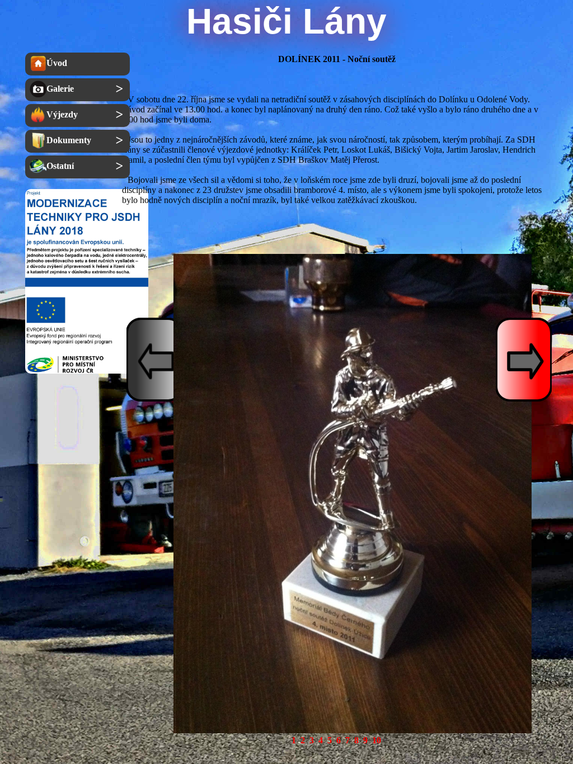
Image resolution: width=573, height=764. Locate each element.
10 (376, 740)
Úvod (56, 63)
